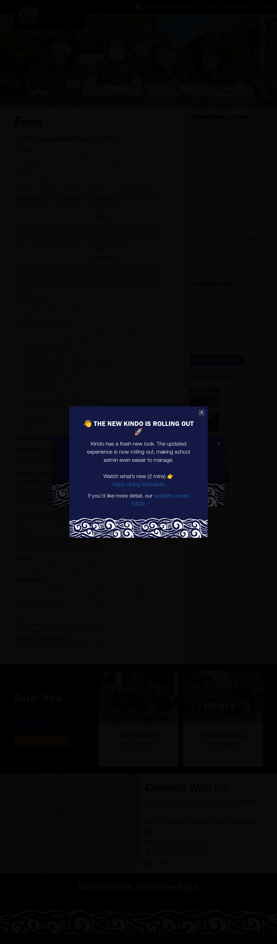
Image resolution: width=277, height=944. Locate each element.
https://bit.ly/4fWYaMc (138, 485)
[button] (201, 412)
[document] (138, 472)
